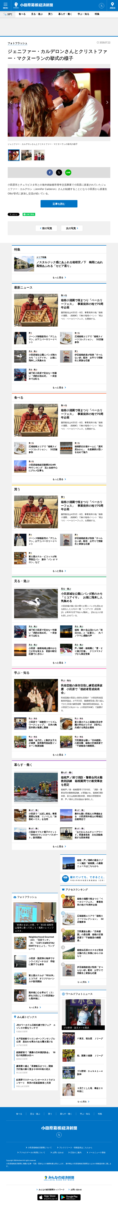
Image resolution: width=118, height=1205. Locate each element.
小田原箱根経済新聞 (33, 5)
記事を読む (59, 203)
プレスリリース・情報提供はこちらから (75, 1147)
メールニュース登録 (97, 1152)
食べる (22, 13)
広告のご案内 (75, 1152)
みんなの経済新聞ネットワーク (59, 1178)
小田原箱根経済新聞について (40, 1147)
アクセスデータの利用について (32, 1152)
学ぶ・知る (83, 13)
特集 (97, 13)
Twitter (101, 5)
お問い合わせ (58, 1152)
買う (50, 13)
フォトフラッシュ (17, 43)
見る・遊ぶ (37, 13)
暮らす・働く (65, 13)
